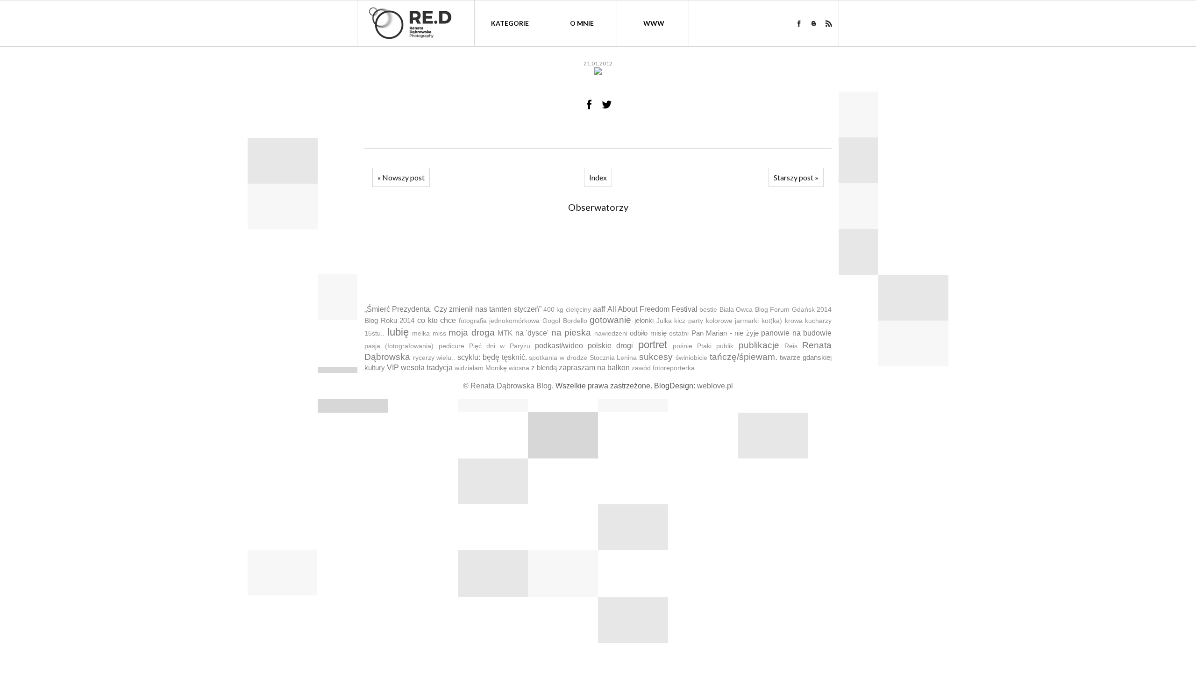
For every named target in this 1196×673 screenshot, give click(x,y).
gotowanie (610, 320)
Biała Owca (736, 309)
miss (439, 333)
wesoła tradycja (427, 368)
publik (724, 346)
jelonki (644, 320)
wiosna (519, 368)
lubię (398, 332)
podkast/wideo (559, 346)
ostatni (679, 333)
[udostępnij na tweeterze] (606, 104)
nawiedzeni (610, 333)
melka (421, 333)
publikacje (759, 345)
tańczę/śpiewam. (743, 357)
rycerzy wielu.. (434, 357)
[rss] (829, 23)
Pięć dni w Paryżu (499, 346)
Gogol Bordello (564, 320)
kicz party (688, 320)
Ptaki (704, 346)
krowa (794, 320)
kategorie (510, 23)
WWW (653, 23)
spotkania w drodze (558, 357)
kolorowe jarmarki (732, 320)
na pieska (571, 332)
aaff (599, 309)
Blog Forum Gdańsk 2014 (793, 309)
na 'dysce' (532, 333)
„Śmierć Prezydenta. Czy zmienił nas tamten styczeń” (452, 309)
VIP (393, 368)
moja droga (471, 332)
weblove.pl (715, 386)
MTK (505, 333)
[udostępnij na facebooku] (589, 104)
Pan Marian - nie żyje (725, 333)
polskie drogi (610, 346)
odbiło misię (648, 333)
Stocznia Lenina (613, 357)
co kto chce (436, 320)
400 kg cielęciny (567, 309)
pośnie (682, 346)
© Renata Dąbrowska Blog (507, 386)
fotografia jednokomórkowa (499, 320)
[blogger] (814, 23)
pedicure (451, 346)
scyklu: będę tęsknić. (492, 357)
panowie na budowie (796, 333)
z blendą (544, 368)
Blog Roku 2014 (389, 320)
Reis (790, 346)
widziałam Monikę (481, 368)
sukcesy (656, 357)
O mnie (582, 23)
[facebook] (799, 23)
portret (652, 345)
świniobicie (691, 357)
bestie (708, 309)
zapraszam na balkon (594, 368)
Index (598, 177)
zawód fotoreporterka (663, 368)
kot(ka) (772, 320)
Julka (664, 320)
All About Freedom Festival (652, 309)
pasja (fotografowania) (399, 346)
